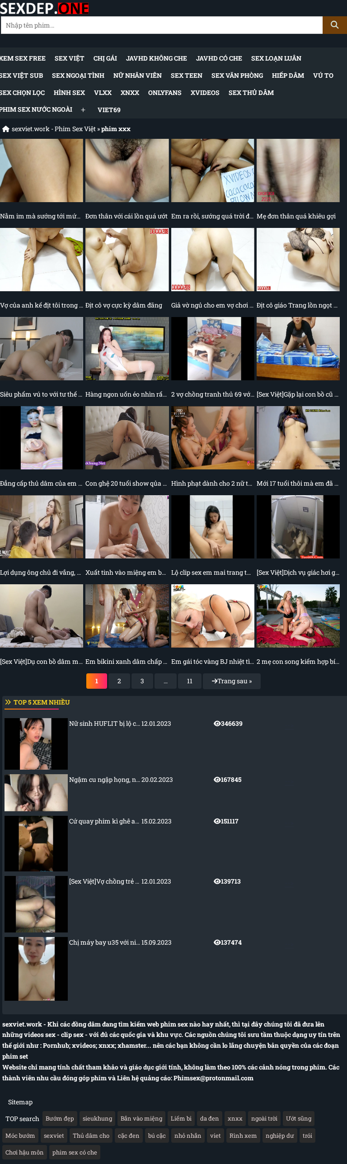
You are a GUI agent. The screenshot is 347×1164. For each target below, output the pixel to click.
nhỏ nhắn (188, 1135)
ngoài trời (264, 1118)
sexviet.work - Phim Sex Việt (54, 128)
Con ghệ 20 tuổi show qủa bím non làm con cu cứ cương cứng (127, 483)
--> (181, 724)
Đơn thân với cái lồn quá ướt (126, 216)
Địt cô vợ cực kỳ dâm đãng (123, 305)
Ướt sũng (298, 1118)
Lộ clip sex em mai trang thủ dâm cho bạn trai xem (212, 572)
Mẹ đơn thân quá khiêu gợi (296, 216)
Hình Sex (69, 92)
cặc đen (129, 1135)
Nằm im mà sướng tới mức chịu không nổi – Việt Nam (41, 216)
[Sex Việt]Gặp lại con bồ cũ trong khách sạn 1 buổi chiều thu (298, 394)
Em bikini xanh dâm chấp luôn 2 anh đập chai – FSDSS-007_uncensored (127, 661)
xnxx (235, 1118)
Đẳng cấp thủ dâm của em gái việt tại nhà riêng (41, 483)
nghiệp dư (280, 1135)
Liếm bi (181, 1118)
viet (215, 1135)
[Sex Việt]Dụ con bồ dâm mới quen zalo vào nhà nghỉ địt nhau (41, 661)
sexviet (54, 1135)
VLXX (103, 92)
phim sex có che (74, 1152)
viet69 (109, 109)
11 (189, 681)
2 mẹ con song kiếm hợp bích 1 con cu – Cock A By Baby (298, 661)
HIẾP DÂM (288, 75)
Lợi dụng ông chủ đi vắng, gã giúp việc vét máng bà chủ (41, 572)
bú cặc (157, 1135)
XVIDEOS (205, 92)
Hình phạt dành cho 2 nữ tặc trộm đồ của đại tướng (212, 483)
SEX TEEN (186, 75)
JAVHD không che (156, 58)
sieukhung (97, 1118)
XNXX (130, 92)
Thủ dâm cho (91, 1135)
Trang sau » (234, 681)
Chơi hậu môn (24, 1152)
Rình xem (243, 1135)
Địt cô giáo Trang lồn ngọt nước (298, 305)
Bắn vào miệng (141, 1118)
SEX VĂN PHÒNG (237, 75)
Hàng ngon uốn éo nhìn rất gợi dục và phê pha (127, 394)
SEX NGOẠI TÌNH (78, 75)
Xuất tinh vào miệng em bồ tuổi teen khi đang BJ (127, 572)
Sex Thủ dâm (251, 92)
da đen (209, 1118)
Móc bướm (20, 1135)
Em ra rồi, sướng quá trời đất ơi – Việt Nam (212, 216)
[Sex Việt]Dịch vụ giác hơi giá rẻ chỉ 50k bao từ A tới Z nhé (298, 572)
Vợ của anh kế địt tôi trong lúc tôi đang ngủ (41, 305)
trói (307, 1135)
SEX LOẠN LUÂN (276, 58)
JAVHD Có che (219, 58)
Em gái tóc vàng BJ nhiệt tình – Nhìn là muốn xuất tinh (212, 661)
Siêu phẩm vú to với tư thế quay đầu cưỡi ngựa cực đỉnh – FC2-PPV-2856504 (41, 394)
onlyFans (165, 92)
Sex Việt (69, 58)
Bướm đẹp (60, 1118)
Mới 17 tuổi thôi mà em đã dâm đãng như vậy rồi (298, 483)
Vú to (323, 75)
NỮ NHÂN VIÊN (137, 75)
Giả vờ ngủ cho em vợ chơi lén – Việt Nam (212, 305)
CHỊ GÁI (105, 58)
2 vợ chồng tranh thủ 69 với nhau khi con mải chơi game (212, 394)
